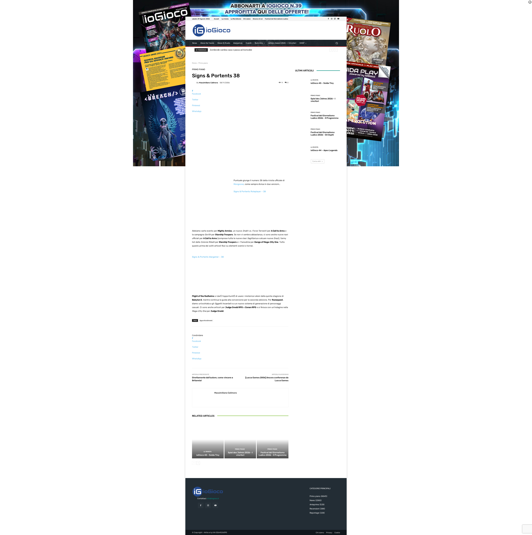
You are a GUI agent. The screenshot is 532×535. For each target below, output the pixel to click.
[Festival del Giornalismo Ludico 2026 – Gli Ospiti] (302, 132)
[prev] (331, 50)
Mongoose (239, 184)
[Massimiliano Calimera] (194, 82)
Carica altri (316, 161)
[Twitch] (335, 19)
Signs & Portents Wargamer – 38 (208, 257)
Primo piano (203, 63)
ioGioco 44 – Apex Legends (324, 150)
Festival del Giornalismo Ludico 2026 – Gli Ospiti (323, 133)
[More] (240, 116)
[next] (335, 50)
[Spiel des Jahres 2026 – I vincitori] (240, 439)
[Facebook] (328, 19)
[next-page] (198, 463)
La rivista (208, 451)
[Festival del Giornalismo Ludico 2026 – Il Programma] (272, 439)
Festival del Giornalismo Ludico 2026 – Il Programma (273, 453)
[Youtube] (338, 19)
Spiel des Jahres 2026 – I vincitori (240, 453)
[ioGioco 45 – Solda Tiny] (208, 439)
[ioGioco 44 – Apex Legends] (302, 149)
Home (194, 63)
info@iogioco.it (213, 498)
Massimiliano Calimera (208, 83)
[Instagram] (331, 19)
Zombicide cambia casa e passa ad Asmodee (231, 50)
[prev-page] (193, 463)
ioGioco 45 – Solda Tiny (207, 455)
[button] (336, 43)
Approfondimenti (206, 320)
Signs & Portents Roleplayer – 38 (250, 191)
